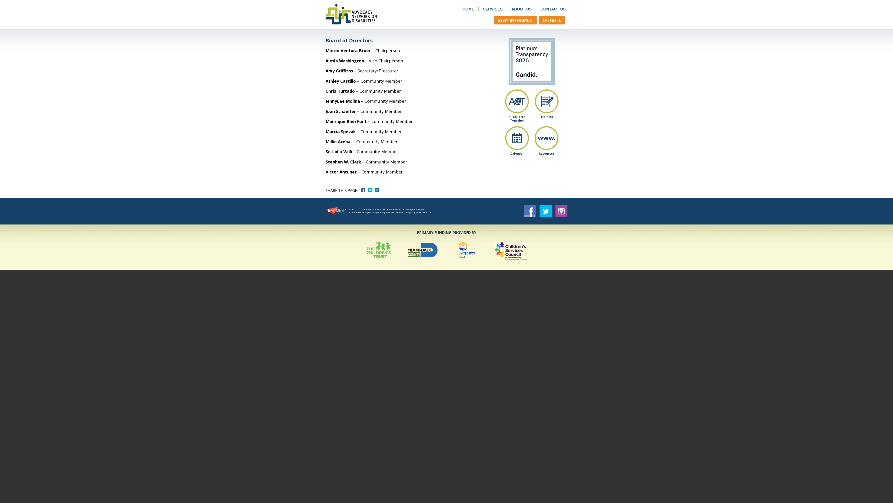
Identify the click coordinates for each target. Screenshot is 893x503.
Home (468, 9)
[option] (379, 251)
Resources (546, 154)
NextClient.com (424, 212)
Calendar (517, 154)
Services (493, 9)
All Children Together (517, 118)
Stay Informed (515, 20)
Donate (552, 20)
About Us (521, 9)
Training (546, 117)
